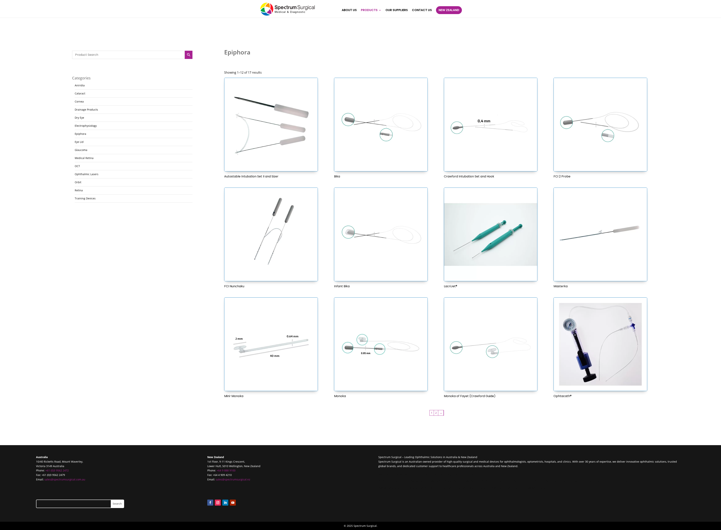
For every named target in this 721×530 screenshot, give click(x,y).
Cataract (80, 93)
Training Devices (85, 198)
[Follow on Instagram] (218, 503)
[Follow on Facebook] (210, 503)
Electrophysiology (86, 125)
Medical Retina (84, 158)
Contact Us (422, 10)
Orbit (78, 182)
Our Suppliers (396, 10)
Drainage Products (86, 109)
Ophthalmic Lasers (86, 174)
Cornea (79, 101)
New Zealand (449, 10)
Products (369, 10)
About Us (349, 10)
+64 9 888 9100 (226, 470)
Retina (79, 190)
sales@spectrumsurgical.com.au (64, 479)
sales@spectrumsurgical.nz (233, 479)
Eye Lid (79, 142)
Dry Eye (79, 117)
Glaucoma (81, 150)
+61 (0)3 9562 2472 (57, 470)
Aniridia (80, 85)
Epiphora (80, 134)
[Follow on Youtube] (233, 503)
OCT (77, 166)
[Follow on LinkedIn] (225, 503)
